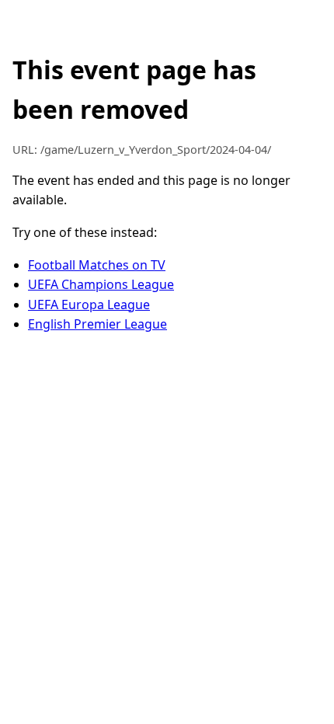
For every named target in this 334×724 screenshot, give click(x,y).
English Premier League (97, 323)
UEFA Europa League (89, 304)
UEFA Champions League (101, 284)
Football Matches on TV (96, 264)
